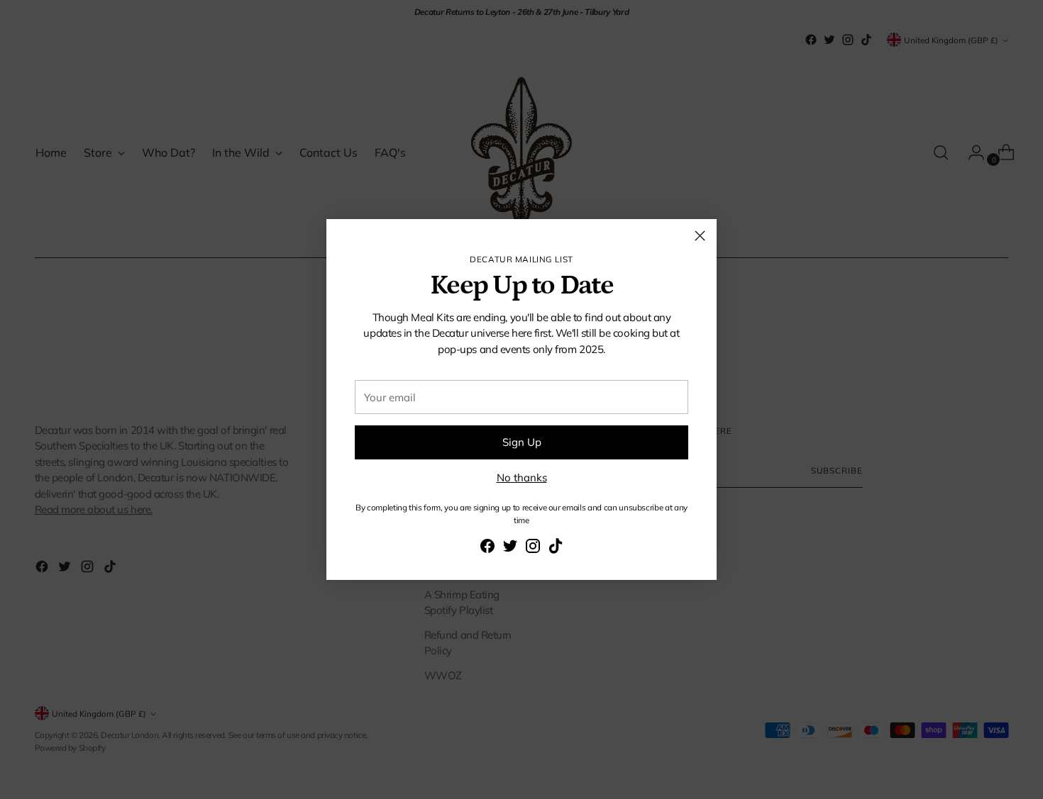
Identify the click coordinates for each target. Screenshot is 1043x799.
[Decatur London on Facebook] (487, 548)
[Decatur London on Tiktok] (555, 548)
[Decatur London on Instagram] (532, 548)
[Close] (700, 236)
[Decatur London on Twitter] (510, 548)
